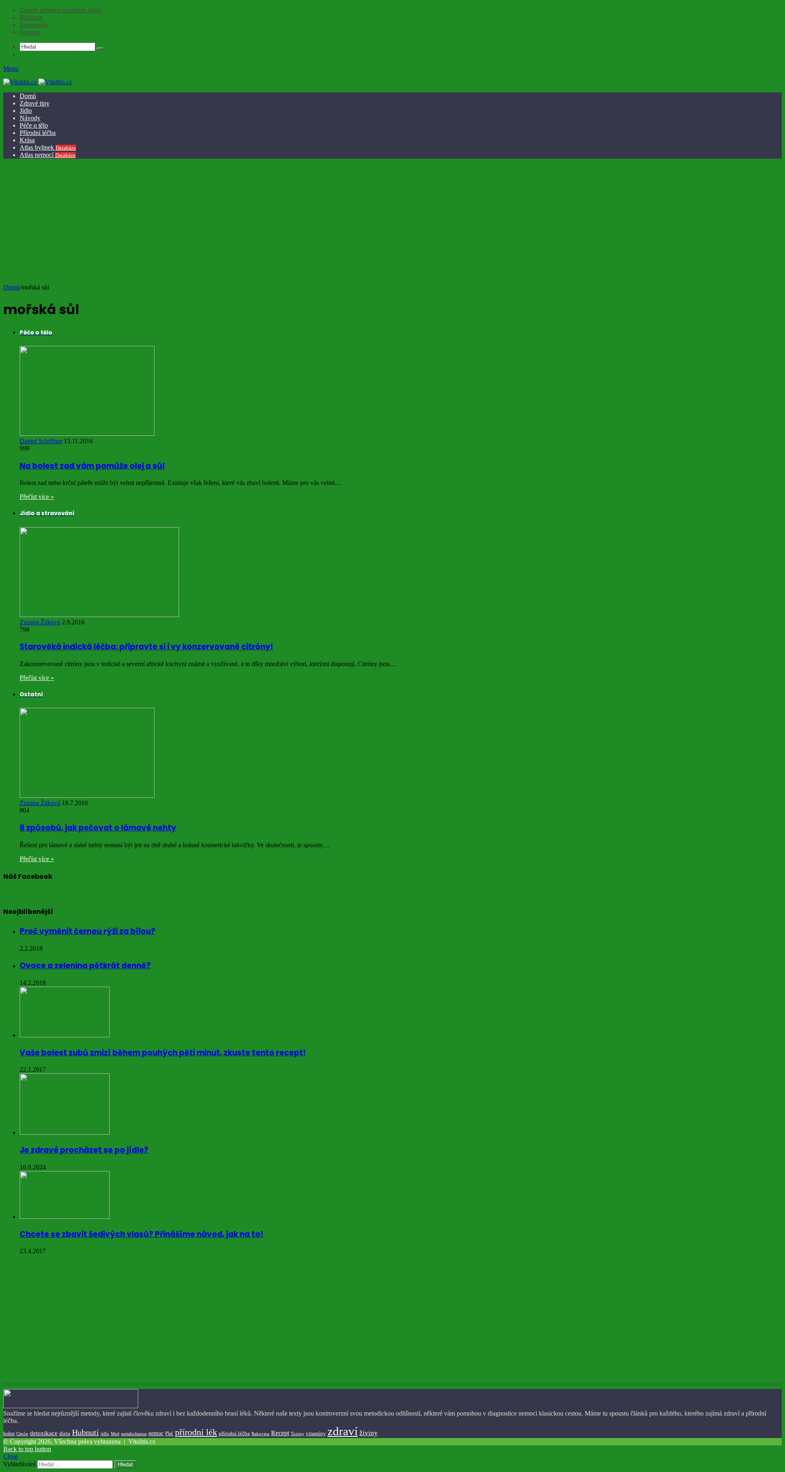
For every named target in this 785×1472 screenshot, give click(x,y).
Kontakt (30, 32)
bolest (9, 1433)
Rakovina (260, 1434)
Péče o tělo (34, 125)
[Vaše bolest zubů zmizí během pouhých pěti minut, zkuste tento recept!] (65, 1035)
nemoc (156, 1433)
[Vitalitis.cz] (37, 82)
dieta (64, 1433)
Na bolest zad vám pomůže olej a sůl (92, 465)
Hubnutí (85, 1432)
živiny (368, 1433)
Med (115, 1434)
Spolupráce (34, 24)
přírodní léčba (234, 1433)
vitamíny (316, 1433)
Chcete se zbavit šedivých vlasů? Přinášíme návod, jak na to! (141, 1234)
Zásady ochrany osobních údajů (61, 10)
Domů (28, 95)
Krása (27, 140)
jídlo (105, 1433)
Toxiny (297, 1433)
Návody (30, 117)
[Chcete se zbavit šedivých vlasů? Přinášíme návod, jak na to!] (65, 1216)
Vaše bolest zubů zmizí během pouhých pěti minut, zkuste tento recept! (163, 1052)
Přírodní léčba (38, 132)
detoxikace (44, 1433)
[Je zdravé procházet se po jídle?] (65, 1132)
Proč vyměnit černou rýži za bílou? (87, 931)
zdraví (342, 1431)
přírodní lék (196, 1432)
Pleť (169, 1433)
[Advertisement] (391, 222)
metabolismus (134, 1433)
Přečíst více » (37, 496)
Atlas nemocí (48, 154)
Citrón (22, 1433)
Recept (280, 1433)
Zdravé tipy (34, 103)
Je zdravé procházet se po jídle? (84, 1150)
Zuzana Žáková (40, 622)
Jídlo (26, 110)
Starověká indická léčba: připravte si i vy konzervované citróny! (146, 646)
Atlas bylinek (48, 147)
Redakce (31, 17)
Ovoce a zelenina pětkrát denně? (85, 965)
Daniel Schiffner (41, 441)
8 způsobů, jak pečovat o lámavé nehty (98, 827)
